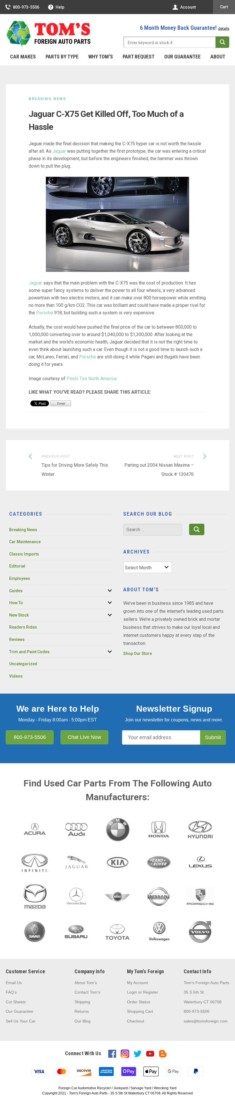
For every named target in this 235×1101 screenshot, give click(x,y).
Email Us (14, 982)
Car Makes (23, 57)
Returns (82, 1011)
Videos (16, 676)
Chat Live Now (84, 737)
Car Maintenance (25, 541)
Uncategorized (23, 664)
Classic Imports (24, 554)
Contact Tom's (87, 992)
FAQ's (11, 992)
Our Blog (83, 1021)
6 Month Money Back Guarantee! (184, 27)
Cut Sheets (16, 1002)
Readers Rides (23, 627)
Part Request (138, 57)
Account (188, 7)
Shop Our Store (137, 653)
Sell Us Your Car (21, 1021)
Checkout (135, 1021)
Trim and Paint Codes (29, 651)
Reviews (17, 639)
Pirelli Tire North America (91, 378)
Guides (16, 590)
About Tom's (86, 982)
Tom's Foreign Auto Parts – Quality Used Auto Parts (49, 34)
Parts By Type (62, 57)
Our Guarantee (182, 57)
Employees (19, 578)
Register (150, 992)
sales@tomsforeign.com (206, 1021)
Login (132, 992)
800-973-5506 (26, 7)
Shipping (82, 1002)
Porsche (44, 312)
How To (16, 602)
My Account (137, 982)
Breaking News (47, 99)
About (217, 57)
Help (60, 7)
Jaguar (59, 151)
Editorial (17, 566)
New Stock (19, 615)
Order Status (138, 1002)
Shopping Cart (140, 1011)
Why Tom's (100, 57)
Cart (224, 7)
